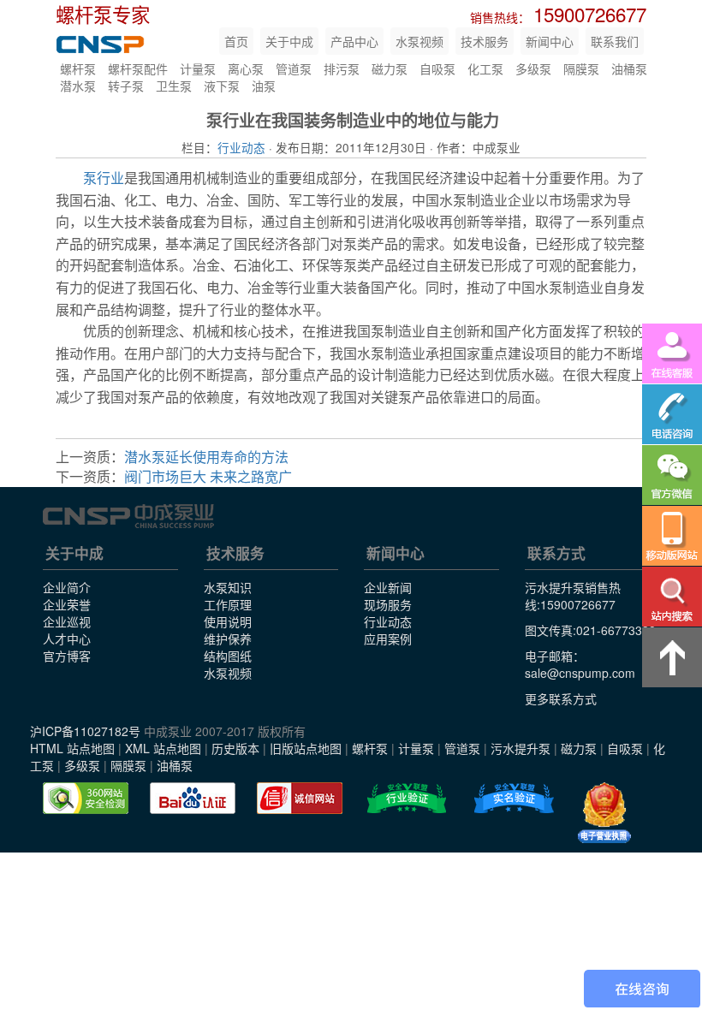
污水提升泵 (520, 748)
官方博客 (67, 655)
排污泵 (342, 68)
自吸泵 (437, 68)
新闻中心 (550, 41)
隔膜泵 (581, 68)
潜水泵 (78, 85)
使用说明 (228, 621)
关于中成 (289, 41)
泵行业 (103, 177)
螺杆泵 (78, 68)
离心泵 (246, 68)
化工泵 (485, 68)
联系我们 (615, 41)
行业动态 (241, 147)
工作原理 (228, 604)
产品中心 (354, 41)
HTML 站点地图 (72, 748)
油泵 (264, 85)
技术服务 (485, 41)
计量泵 (198, 68)
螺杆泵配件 (138, 68)
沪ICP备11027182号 (85, 731)
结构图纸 (228, 655)
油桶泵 (629, 68)
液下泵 (222, 85)
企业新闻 (388, 587)
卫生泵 (174, 85)
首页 (236, 41)
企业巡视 (67, 621)
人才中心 (67, 638)
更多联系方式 (561, 698)
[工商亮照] (604, 813)
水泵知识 (228, 587)
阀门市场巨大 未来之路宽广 (208, 476)
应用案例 (388, 638)
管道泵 (294, 68)
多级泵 (533, 68)
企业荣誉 (67, 604)
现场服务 (388, 604)
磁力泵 (390, 68)
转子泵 (126, 85)
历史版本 (235, 748)
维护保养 (228, 638)
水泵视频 (419, 41)
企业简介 (67, 587)
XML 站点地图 (163, 748)
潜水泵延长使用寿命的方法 (206, 456)
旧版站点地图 (306, 748)
